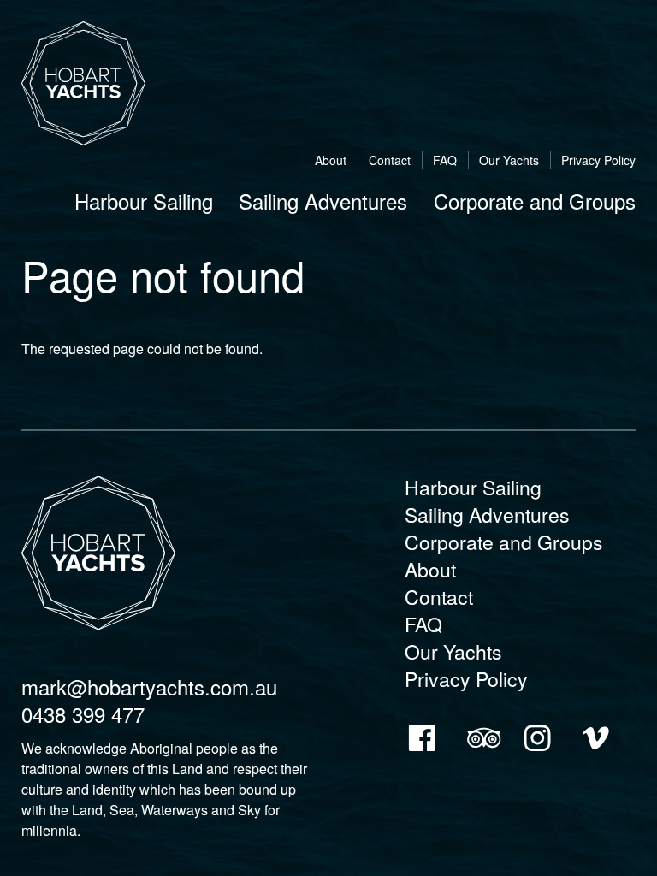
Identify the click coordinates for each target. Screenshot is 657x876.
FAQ (445, 160)
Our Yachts (509, 160)
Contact (390, 160)
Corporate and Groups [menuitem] (535, 201)
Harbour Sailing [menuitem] (143, 201)
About (330, 160)
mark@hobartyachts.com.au (149, 686)
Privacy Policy (598, 160)
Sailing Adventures (487, 514)
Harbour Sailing (473, 487)
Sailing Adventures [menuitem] (323, 201)
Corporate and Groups (504, 542)
